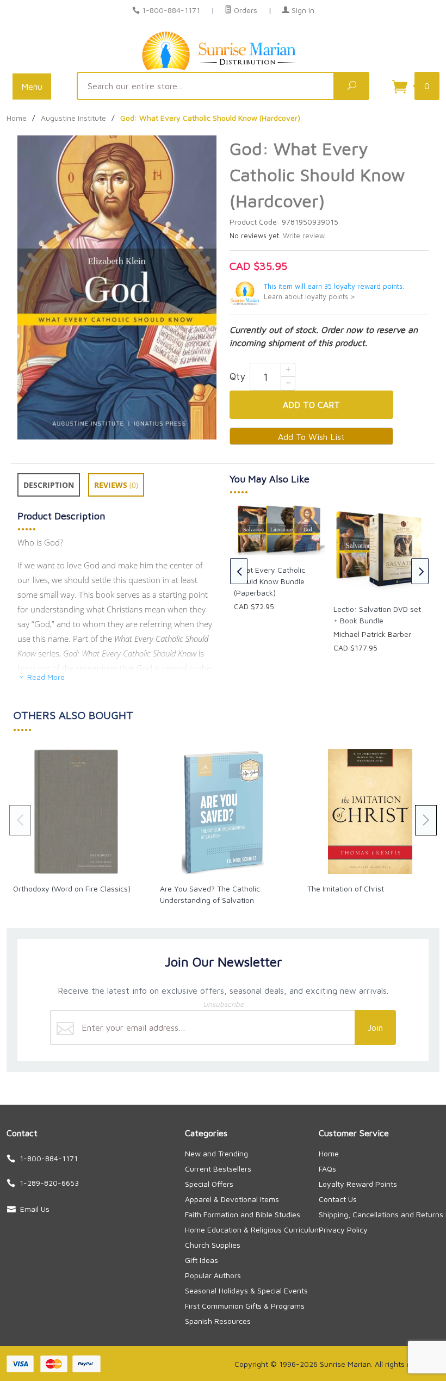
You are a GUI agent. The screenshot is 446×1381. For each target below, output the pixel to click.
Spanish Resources (218, 1321)
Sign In (301, 10)
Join (375, 1027)
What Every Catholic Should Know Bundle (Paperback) (269, 581)
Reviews (116, 485)
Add (311, 405)
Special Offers (209, 1183)
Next (420, 571)
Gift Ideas (201, 1260)
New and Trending (216, 1153)
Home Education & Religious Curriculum (253, 1229)
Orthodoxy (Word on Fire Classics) (72, 888)
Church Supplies (212, 1244)
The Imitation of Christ (345, 888)
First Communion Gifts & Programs (245, 1305)
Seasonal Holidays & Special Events (246, 1290)
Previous (238, 571)
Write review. (304, 236)
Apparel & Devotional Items (232, 1199)
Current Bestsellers (218, 1168)
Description (48, 485)
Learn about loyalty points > (309, 297)
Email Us (34, 1208)
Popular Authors (213, 1275)
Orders (244, 10)
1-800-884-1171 (171, 10)
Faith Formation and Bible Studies (242, 1214)
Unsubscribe (223, 1004)
